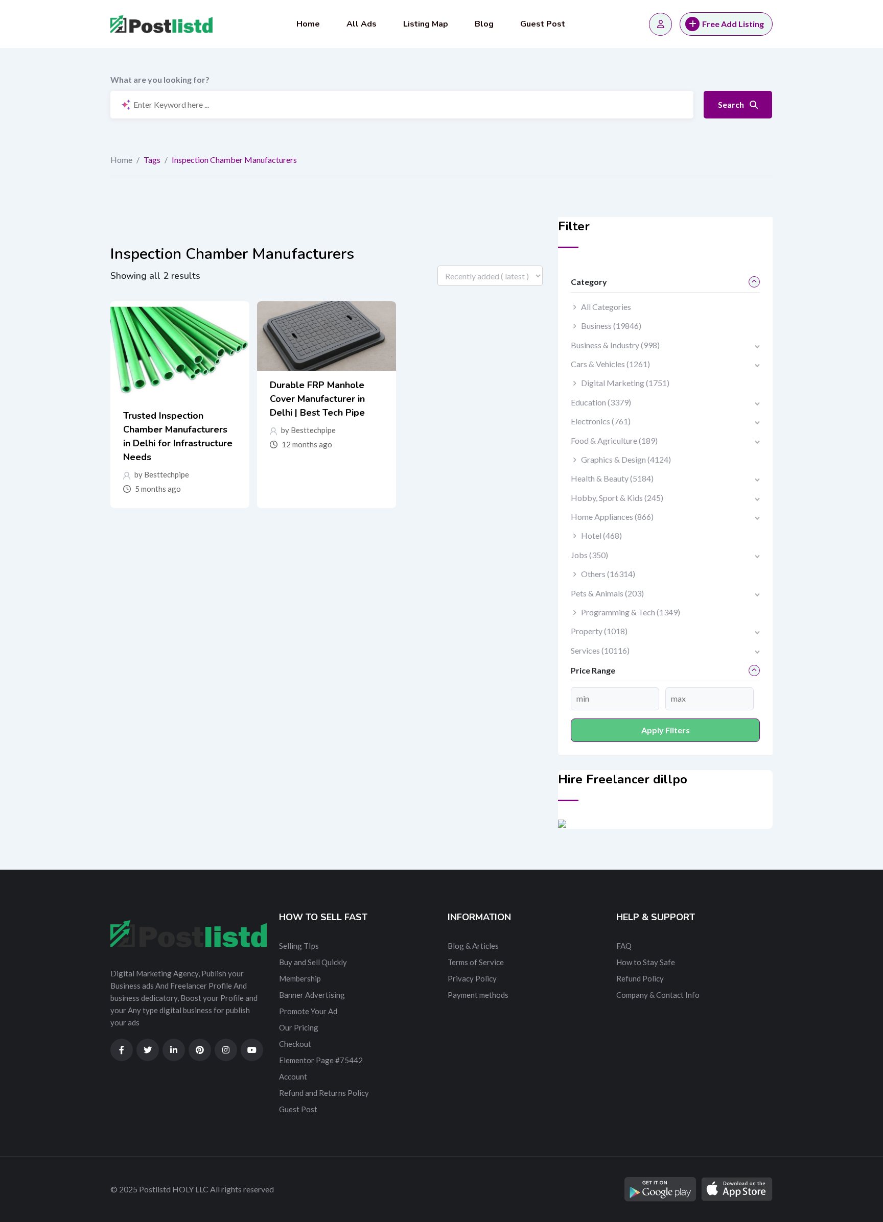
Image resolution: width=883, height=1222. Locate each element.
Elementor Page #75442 (321, 1060)
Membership (300, 978)
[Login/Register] (660, 24)
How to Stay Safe (645, 962)
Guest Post (542, 24)
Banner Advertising (312, 994)
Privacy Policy (472, 978)
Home (308, 24)
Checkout (295, 1043)
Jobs (589, 555)
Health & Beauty (612, 478)
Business (611, 325)
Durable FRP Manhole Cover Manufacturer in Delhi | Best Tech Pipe (317, 399)
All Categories (606, 307)
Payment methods (478, 994)
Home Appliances (612, 516)
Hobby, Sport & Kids (617, 497)
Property (599, 631)
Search (732, 104)
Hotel (601, 535)
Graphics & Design (626, 459)
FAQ (624, 945)
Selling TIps (299, 945)
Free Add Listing (733, 24)
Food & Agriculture (614, 440)
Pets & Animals (607, 593)
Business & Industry (615, 345)
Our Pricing (298, 1027)
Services (600, 650)
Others (608, 574)
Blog (484, 24)
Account (293, 1076)
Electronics (601, 421)
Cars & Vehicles (610, 364)
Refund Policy (640, 978)
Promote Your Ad (308, 1011)
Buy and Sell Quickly (313, 962)
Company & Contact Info (658, 994)
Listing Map (425, 24)
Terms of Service (476, 962)
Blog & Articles (473, 945)
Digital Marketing (625, 383)
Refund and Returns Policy (324, 1092)
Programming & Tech (630, 612)
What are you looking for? (160, 79)
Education (601, 402)
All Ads (361, 24)
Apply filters (665, 730)
